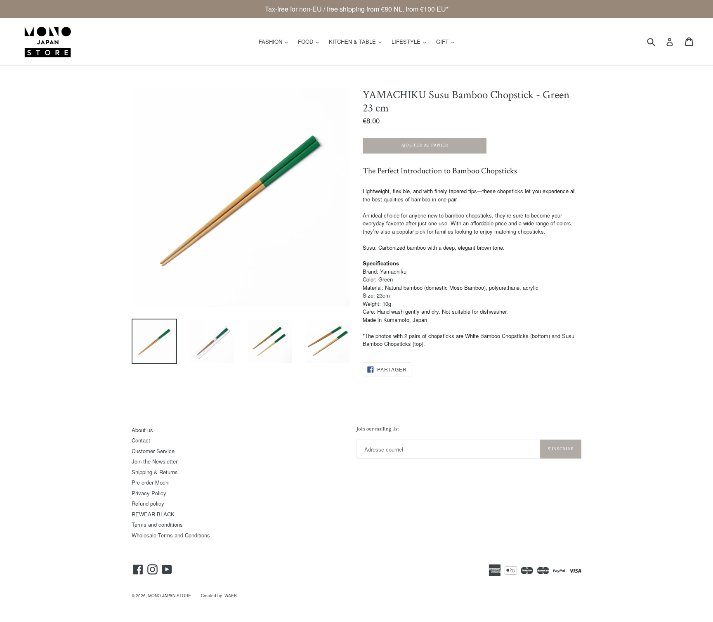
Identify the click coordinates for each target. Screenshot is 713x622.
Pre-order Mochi (151, 482)
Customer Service (153, 451)
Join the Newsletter (154, 461)
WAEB (230, 595)
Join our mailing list (377, 429)
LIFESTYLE (411, 41)
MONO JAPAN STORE (169, 595)
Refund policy (148, 503)
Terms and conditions (157, 524)
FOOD (310, 41)
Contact (141, 440)
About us (142, 430)
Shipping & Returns (155, 472)
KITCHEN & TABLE (357, 41)
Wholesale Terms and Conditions (171, 535)
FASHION (275, 41)
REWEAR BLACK (153, 514)
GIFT (447, 41)
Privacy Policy (149, 493)
